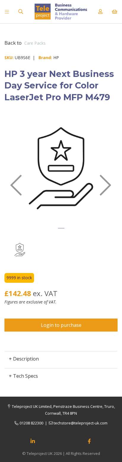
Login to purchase (61, 325)
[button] (15, 204)
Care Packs (35, 43)
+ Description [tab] (24, 359)
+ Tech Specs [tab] (23, 376)
